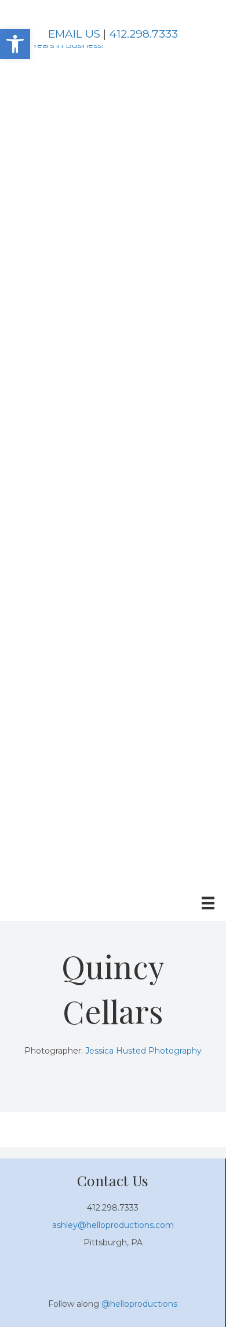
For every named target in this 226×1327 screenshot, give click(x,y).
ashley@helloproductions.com (113, 1225)
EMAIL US (74, 34)
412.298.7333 (143, 34)
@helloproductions (139, 1304)
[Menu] (208, 903)
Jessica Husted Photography (143, 1050)
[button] (15, 44)
